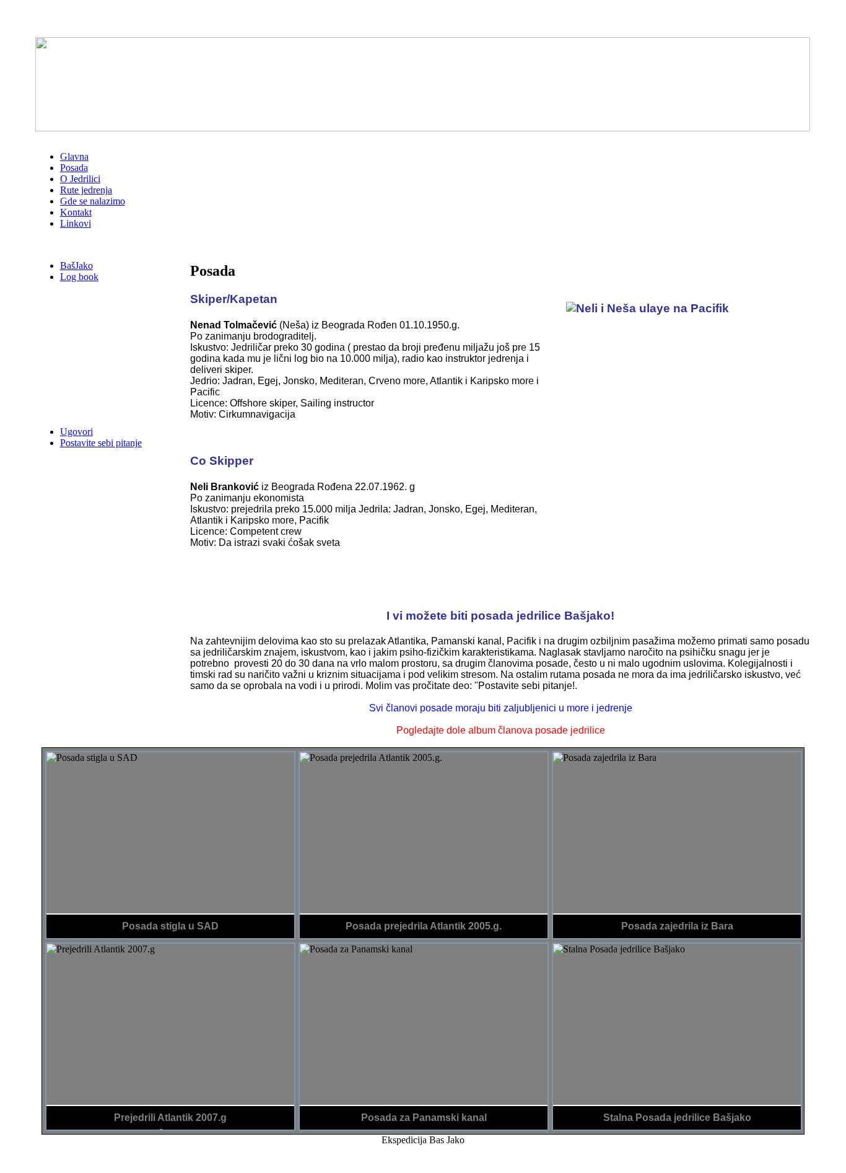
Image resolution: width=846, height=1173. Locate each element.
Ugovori (76, 431)
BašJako (76, 265)
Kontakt (76, 212)
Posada (74, 167)
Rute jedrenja (86, 190)
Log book (79, 276)
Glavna (74, 156)
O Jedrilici (80, 179)
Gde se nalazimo (92, 201)
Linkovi (75, 223)
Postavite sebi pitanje (101, 442)
